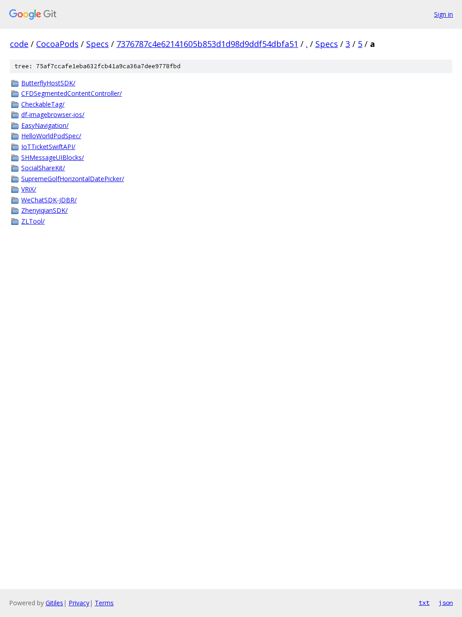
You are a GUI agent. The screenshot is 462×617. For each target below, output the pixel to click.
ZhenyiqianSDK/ (44, 210)
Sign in (443, 14)
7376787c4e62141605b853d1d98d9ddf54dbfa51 (207, 43)
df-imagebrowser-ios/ (52, 114)
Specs (97, 43)
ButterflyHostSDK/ (48, 83)
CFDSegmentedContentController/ (71, 93)
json (446, 602)
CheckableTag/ (43, 104)
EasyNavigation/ (45, 125)
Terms (104, 602)
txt (424, 602)
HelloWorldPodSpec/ (51, 135)
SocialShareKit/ (43, 168)
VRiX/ (28, 189)
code (19, 43)
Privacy (79, 602)
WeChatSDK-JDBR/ (49, 200)
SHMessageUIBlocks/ (52, 157)
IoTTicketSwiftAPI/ (48, 146)
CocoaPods (57, 43)
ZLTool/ (33, 221)
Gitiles (54, 602)
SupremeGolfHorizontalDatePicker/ (72, 178)
